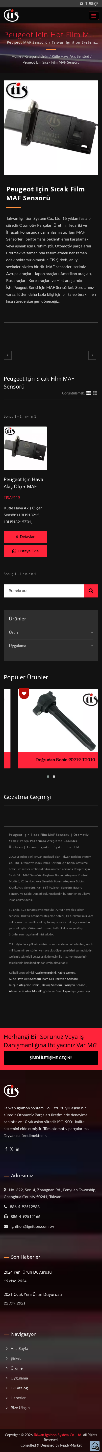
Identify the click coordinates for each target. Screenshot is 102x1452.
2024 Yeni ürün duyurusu (28, 1272)
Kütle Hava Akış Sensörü (70, 56)
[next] (92, 355)
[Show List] (95, 393)
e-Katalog (19, 1388)
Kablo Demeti (66, 972)
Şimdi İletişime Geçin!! (51, 1058)
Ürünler (17, 1368)
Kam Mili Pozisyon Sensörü (60, 978)
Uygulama (17, 646)
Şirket (16, 1358)
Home (16, 56)
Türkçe (91, 4)
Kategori (31, 56)
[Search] (91, 590)
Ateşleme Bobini (45, 972)
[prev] (8, 355)
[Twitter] (11, 1149)
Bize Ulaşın (62, 991)
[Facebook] (6, 1149)
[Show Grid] (88, 393)
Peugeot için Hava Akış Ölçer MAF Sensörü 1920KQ (23, 486)
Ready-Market (71, 1445)
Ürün (44, 56)
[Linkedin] (17, 1149)
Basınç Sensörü (52, 985)
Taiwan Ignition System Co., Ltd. (58, 1435)
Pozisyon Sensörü (74, 985)
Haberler (18, 1398)
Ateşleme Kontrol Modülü (26, 991)
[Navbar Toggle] (94, 16)
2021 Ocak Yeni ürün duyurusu (33, 1294)
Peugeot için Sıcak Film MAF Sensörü (51, 62)
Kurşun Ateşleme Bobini (24, 985)
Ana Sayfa (19, 1349)
